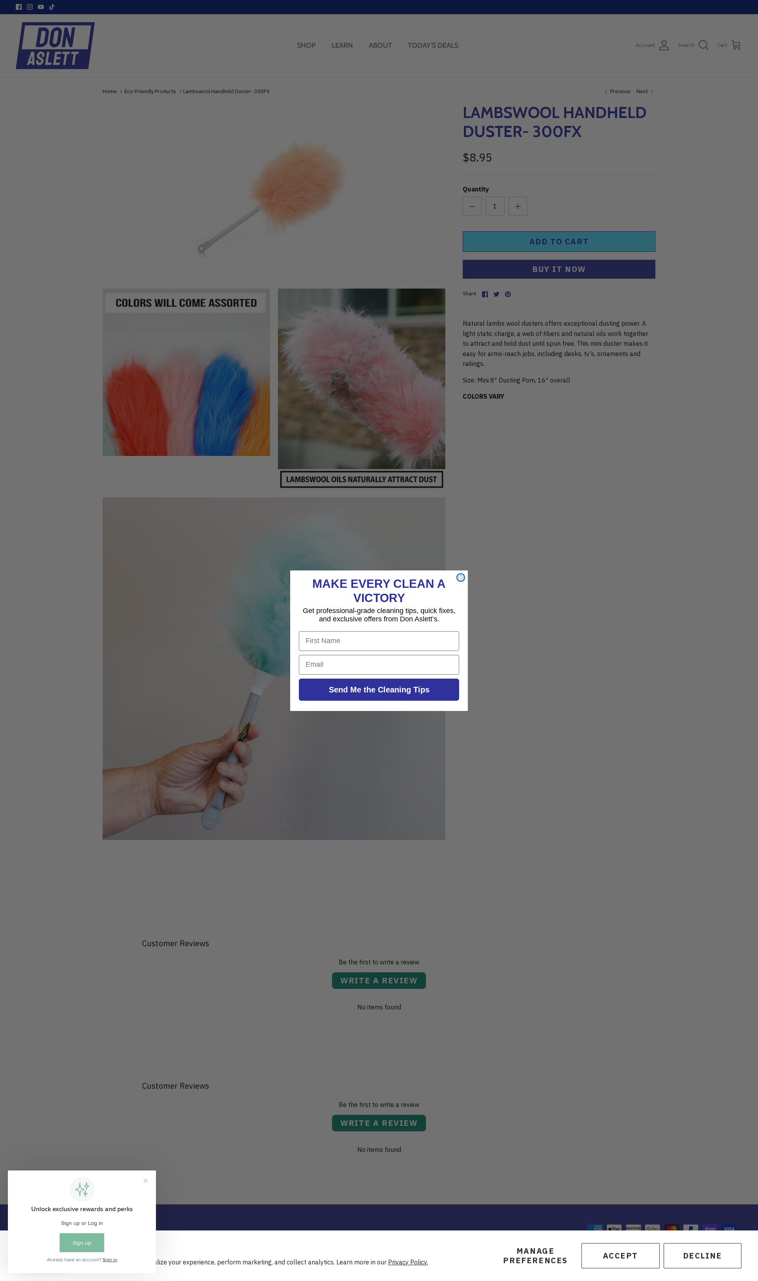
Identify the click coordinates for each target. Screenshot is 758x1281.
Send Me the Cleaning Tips (379, 689)
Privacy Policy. (408, 1262)
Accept (620, 1255)
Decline (702, 1255)
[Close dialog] (461, 577)
